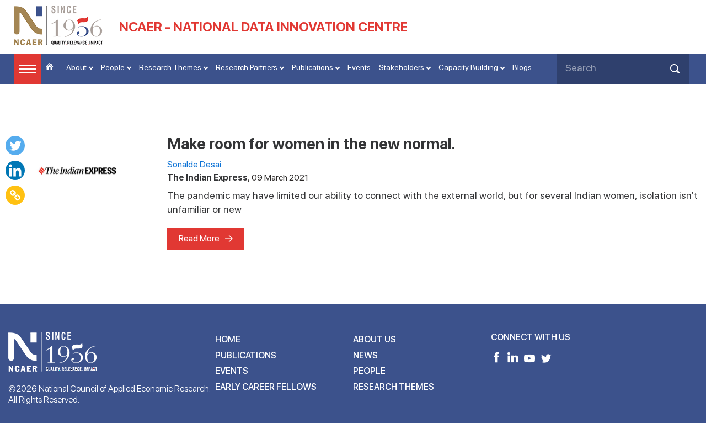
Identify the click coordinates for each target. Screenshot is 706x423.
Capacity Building (468, 67)
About (76, 67)
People (113, 67)
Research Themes (170, 67)
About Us (374, 339)
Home (227, 339)
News (365, 355)
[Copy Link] (15, 195)
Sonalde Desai (194, 164)
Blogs (522, 67)
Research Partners (246, 67)
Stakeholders (401, 67)
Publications (312, 67)
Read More (199, 238)
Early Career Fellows (266, 387)
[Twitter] (15, 145)
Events (359, 67)
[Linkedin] (15, 170)
